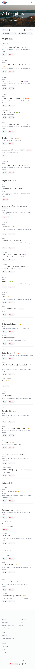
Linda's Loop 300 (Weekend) (13, 124)
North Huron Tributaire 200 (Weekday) (17, 64)
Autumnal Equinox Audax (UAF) (14, 428)
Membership (5, 641)
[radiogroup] (8, 30)
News (3, 649)
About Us (4, 635)
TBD (3, 381)
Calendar (4, 617)
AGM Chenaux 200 (9, 338)
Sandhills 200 (7, 396)
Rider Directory (23, 619)
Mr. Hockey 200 (8, 491)
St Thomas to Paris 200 (10, 324)
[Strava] (26, 664)
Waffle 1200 (6, 227)
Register (11, 54)
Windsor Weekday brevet (12, 189)
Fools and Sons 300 (9, 510)
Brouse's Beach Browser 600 (13, 98)
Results (21, 617)
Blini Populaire (7, 309)
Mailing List (5, 652)
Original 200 (6, 442)
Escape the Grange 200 (10, 582)
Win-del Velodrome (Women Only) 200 (16, 365)
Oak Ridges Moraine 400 (11, 254)
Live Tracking (5, 628)
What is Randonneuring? (8, 638)
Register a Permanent (8, 625)
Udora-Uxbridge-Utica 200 (12, 596)
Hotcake (5, 281)
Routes (4, 619)
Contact (4, 643)
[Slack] (20, 664)
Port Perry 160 (7, 454)
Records (21, 622)
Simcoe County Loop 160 (11, 469)
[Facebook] (23, 664)
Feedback (14, 664)
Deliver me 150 (8, 150)
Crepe (4, 297)
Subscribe (29, 30)
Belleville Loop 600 (9, 353)
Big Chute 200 (7, 553)
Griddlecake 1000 (8, 240)
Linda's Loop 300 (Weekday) (12, 47)
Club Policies (5, 646)
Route (4, 54)
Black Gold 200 (7, 565)
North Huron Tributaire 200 (12, 165)
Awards (21, 625)
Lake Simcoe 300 (8, 112)
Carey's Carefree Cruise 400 (12, 81)
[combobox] (9, 33)
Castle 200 (6, 536)
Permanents (5, 622)
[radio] (5, 30)
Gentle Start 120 (8, 266)
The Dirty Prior (8, 138)
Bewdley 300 (7, 411)
